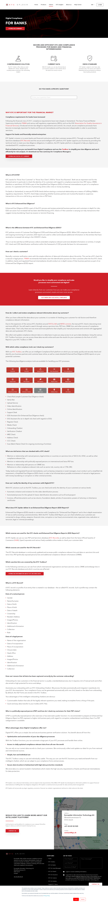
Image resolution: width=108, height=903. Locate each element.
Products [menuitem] (43, 4)
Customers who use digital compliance (54, 297)
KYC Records (25, 141)
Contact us (12, 830)
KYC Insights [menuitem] (59, 4)
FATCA (51, 324)
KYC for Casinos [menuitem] (52, 878)
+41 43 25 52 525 (71, 826)
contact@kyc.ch (70, 833)
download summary (15, 28)
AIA (55, 324)
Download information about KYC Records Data (25, 573)
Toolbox (65, 149)
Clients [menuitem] (51, 4)
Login (100, 4)
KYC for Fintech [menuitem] (52, 871)
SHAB (16, 540)
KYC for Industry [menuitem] (52, 881)
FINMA (24, 123)
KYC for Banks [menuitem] (52, 865)
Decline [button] (82, 899)
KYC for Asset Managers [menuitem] (54, 868)
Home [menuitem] (36, 4)
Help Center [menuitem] (78, 4)
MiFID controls (65, 324)
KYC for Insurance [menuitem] (53, 874)
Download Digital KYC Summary (19, 156)
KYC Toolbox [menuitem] (51, 861)
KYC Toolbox (17, 352)
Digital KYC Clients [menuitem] (53, 884)
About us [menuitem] (68, 4)
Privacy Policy (47, 895)
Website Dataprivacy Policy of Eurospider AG (87, 876)
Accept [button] (76, 899)
